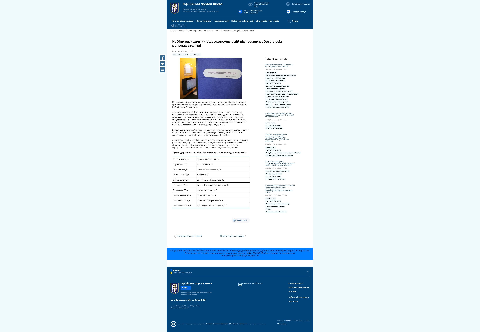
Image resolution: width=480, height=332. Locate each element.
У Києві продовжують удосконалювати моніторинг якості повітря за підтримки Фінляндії (280, 163)
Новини (181, 31)
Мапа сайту (281, 324)
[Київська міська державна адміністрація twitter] (182, 26)
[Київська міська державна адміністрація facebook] (175, 26)
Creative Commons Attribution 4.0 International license (226, 324)
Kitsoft (288, 320)
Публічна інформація (298, 287)
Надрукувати (242, 220)
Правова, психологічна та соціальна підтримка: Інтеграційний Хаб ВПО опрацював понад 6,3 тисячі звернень (277, 137)
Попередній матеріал (189, 236)
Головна (172, 31)
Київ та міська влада (298, 297)
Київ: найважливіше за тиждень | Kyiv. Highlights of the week (279, 65)
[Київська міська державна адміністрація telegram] (172, 26)
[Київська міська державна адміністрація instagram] (186, 26)
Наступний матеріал (232, 236)
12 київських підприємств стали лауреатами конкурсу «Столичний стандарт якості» (279, 115)
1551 (240, 285)
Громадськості (295, 283)
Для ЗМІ (292, 291)
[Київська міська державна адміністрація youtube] (179, 26)
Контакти (293, 301)
